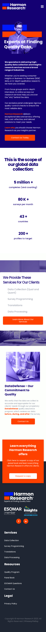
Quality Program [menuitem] (11, 572)
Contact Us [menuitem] (9, 589)
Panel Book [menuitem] (9, 577)
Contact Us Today (20, 137)
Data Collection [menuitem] (11, 540)
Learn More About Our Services (23, 320)
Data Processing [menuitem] (11, 557)
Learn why (10, 127)
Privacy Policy (31, 621)
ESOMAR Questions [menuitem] (13, 583)
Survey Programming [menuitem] (14, 546)
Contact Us (23, 421)
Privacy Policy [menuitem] (10, 603)
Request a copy (23, 476)
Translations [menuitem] (10, 551)
